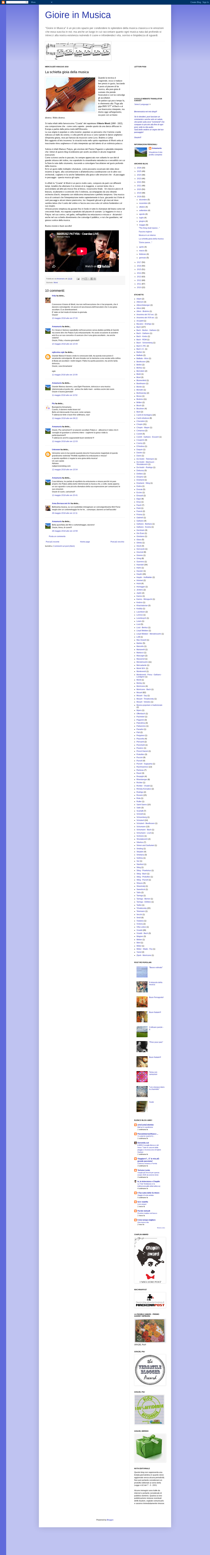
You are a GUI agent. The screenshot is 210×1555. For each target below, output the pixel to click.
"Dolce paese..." (145, 242)
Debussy (140, 470)
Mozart (139, 692)
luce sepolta (142, 1202)
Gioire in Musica (78, 15)
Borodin (140, 390)
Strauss (140, 883)
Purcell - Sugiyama (144, 764)
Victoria (140, 924)
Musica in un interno (147, 235)
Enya (139, 502)
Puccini (140, 757)
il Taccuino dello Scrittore (148, 1193)
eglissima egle (58, 352)
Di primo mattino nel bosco (147, 1213)
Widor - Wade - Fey (145, 949)
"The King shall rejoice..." (149, 228)
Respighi (140, 776)
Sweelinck (141, 889)
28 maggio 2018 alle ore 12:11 (64, 513)
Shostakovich (142, 839)
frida (54, 296)
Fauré (139, 505)
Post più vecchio (117, 542)
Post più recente (52, 542)
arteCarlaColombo (145, 1125)
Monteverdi (141, 671)
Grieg (139, 558)
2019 (139, 193)
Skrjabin (140, 852)
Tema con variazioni (153, 1073)
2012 (139, 280)
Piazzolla (140, 739)
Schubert (140, 820)
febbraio (143, 254)
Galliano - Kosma (144, 527)
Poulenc (140, 748)
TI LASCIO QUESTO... (146, 1136)
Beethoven (141, 362)
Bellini (139, 365)
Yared (139, 952)
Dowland (140, 480)
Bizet (139, 377)
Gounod (140, 552)
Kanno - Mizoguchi (144, 599)
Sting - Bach (142, 874)
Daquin (140, 449)
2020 (139, 189)
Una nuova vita (143, 1222)
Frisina (139, 514)
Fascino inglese (145, 232)
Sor (138, 861)
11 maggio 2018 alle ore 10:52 (64, 395)
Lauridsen (141, 612)
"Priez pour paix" (156, 1042)
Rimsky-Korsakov (144, 789)
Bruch (139, 405)
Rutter (139, 801)
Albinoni (140, 302)
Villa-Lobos (141, 927)
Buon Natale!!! (155, 1012)
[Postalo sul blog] (85, 278)
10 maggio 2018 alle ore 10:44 (65, 344)
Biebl (139, 374)
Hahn (139, 568)
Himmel (140, 580)
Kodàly (139, 609)
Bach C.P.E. (141, 346)
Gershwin (141, 530)
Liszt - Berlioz (142, 627)
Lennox (140, 615)
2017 (139, 262)
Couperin (140, 440)
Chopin (140, 424)
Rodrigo (140, 792)
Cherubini (141, 421)
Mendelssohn (142, 662)
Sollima (140, 858)
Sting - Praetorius (144, 870)
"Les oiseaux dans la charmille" (156, 1088)
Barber (139, 352)
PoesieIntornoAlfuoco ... (147, 1134)
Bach (139, 327)
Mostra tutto (161, 1228)
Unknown (56, 449)
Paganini (140, 720)
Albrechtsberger (143, 305)
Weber (139, 940)
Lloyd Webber (142, 631)
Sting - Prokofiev (143, 877)
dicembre (143, 200)
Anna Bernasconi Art (61, 503)
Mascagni (141, 656)
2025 (139, 171)
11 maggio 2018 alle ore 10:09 (64, 375)
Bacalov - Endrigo (144, 324)
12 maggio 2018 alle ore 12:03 (65, 441)
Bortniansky (141, 393)
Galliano (140, 521)
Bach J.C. (141, 349)
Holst (139, 583)
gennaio (143, 258)
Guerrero (140, 562)
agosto (142, 214)
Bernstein (141, 371)
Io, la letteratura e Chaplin (148, 1181)
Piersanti (140, 742)
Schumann (141, 827)
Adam (139, 299)
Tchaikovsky (142, 908)
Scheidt (140, 814)
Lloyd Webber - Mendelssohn (149, 634)
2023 (139, 179)
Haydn (139, 574)
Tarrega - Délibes (144, 902)
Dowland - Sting (143, 483)
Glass (139, 540)
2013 (139, 277)
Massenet (141, 659)
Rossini (140, 795)
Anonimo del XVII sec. (146, 318)
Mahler (139, 643)
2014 (139, 273)
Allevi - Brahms (143, 311)
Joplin (139, 593)
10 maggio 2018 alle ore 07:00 (65, 318)
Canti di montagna (144, 415)
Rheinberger (142, 779)
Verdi (139, 918)
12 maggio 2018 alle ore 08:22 (65, 418)
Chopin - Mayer (143, 427)
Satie (139, 808)
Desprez (140, 477)
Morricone (141, 686)
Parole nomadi (143, 1211)
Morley (139, 683)
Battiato (140, 355)
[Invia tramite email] (83, 278)
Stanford (140, 864)
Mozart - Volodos (144, 702)
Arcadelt (140, 321)
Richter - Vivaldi (143, 786)
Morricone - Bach (144, 689)
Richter (140, 783)
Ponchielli (141, 745)
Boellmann (141, 383)
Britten (139, 402)
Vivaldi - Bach (142, 933)
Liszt (138, 624)
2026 (139, 168)
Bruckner (140, 409)
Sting (139, 867)
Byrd (138, 412)
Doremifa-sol (143, 1143)
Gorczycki (141, 549)
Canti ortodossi (143, 418)
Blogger (110, 1520)
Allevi (139, 308)
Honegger (141, 587)
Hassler (140, 571)
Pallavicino (141, 726)
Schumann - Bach (144, 830)
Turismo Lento (143, 1170)
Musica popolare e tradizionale (149, 705)
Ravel (139, 773)
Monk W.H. (141, 668)
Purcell (139, 761)
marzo (142, 251)
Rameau (140, 770)
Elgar (139, 499)
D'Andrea (140, 446)
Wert (138, 943)
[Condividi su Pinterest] (94, 278)
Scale (151, 1102)
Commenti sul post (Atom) (64, 546)
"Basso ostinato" (156, 967)
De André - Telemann (145, 459)
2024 (139, 175)
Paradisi (140, 729)
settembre (143, 210)
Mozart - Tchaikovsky (145, 699)
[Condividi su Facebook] (91, 278)
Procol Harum (142, 751)
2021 (139, 186)
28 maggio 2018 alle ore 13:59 (65, 531)
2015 (139, 269)
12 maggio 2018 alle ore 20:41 (65, 495)
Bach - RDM (142, 340)
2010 (139, 287)
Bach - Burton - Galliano (147, 330)
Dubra (139, 486)
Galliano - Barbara (144, 524)
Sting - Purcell (142, 880)
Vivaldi (139, 930)
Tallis (139, 892)
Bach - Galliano (143, 333)
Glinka (139, 543)
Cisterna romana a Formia (147, 1163)
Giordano (140, 536)
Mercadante (142, 665)
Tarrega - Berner (143, 899)
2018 (139, 197)
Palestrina (141, 723)
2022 (139, 182)
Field (139, 508)
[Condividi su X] (88, 278)
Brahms (140, 399)
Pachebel (141, 717)
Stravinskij (141, 886)
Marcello (140, 646)
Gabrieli (140, 518)
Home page (85, 542)
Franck (139, 511)
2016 (139, 266)
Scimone (140, 836)
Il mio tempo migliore (146, 1220)
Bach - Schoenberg (145, 343)
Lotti (138, 637)
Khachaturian (142, 605)
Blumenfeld (141, 380)
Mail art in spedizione (145, 1127)
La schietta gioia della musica (151, 239)
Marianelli (141, 649)
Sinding (140, 849)
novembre (143, 203)
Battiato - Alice (142, 358)
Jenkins (140, 590)
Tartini (139, 905)
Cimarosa (141, 431)
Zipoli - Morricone (144, 955)
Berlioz (139, 368)
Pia (53, 403)
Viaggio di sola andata (145, 1195)
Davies (139, 453)
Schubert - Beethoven (146, 823)
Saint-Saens (142, 805)
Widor (139, 946)
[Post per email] (78, 279)
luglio (141, 218)
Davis (139, 456)
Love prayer (142, 1204)
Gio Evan (140, 533)
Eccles (139, 492)
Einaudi (140, 496)
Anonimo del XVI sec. (145, 314)
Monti (56, 282)
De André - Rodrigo (145, 467)
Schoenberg (142, 817)
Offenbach (141, 714)
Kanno (139, 596)
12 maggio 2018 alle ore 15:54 (65, 470)
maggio (142, 225)
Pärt (138, 732)
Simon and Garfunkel (145, 845)
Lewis (139, 621)
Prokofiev (140, 754)
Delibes (140, 474)
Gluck (139, 546)
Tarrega (140, 896)
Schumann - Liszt (144, 833)
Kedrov (140, 602)
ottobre (142, 207)
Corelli (139, 434)
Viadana (140, 921)
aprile (141, 247)
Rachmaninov (142, 767)
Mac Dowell (141, 640)
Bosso (139, 396)
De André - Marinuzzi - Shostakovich (146, 463)
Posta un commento (57, 536)
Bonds (139, 387)
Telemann (141, 911)
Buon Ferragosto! (156, 997)
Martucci (140, 653)
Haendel (140, 565)
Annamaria (57, 326)
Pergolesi (141, 735)
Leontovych (141, 618)
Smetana (140, 855)
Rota (139, 798)
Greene (140, 555)
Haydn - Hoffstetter (144, 577)
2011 (139, 284)
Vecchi (139, 914)
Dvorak (140, 489)
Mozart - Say (142, 696)
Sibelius (140, 842)
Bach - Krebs (142, 336)
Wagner (140, 936)
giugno (142, 221)
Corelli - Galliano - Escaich (148, 437)
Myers (139, 710)
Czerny (140, 443)
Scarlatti (140, 811)
